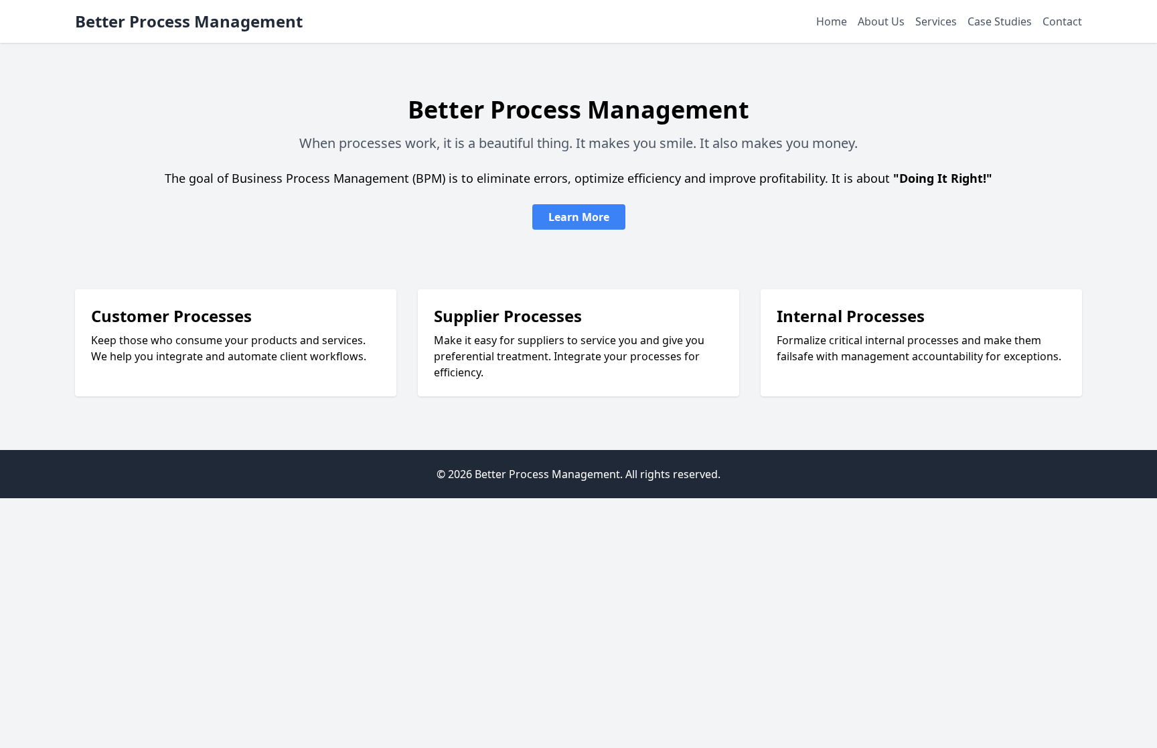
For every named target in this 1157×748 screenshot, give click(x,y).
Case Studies (1000, 21)
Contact (1062, 21)
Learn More (578, 217)
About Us (881, 21)
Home (831, 21)
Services (936, 21)
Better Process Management (189, 21)
